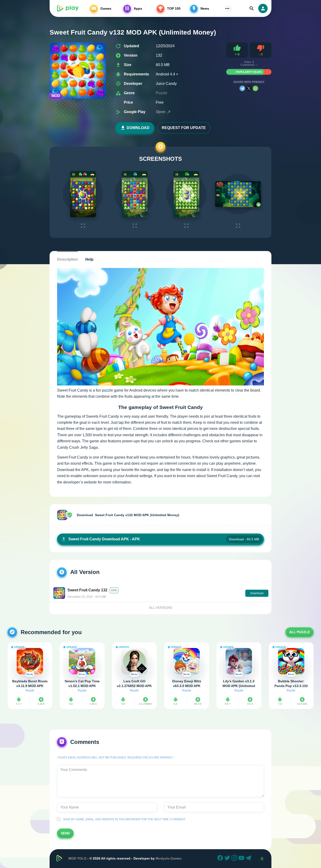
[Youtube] (242, 858)
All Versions (160, 607)
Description (67, 259)
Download (138, 128)
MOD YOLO (77, 858)
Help (89, 259)
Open (161, 112)
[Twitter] (227, 858)
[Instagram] (235, 858)
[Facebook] (220, 858)
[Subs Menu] (227, 8)
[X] (249, 88)
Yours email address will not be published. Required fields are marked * (115, 757)
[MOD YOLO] (67, 8)
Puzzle (161, 93)
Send (65, 833)
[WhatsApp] (255, 88)
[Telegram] (242, 88)
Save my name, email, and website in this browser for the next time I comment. (124, 819)
